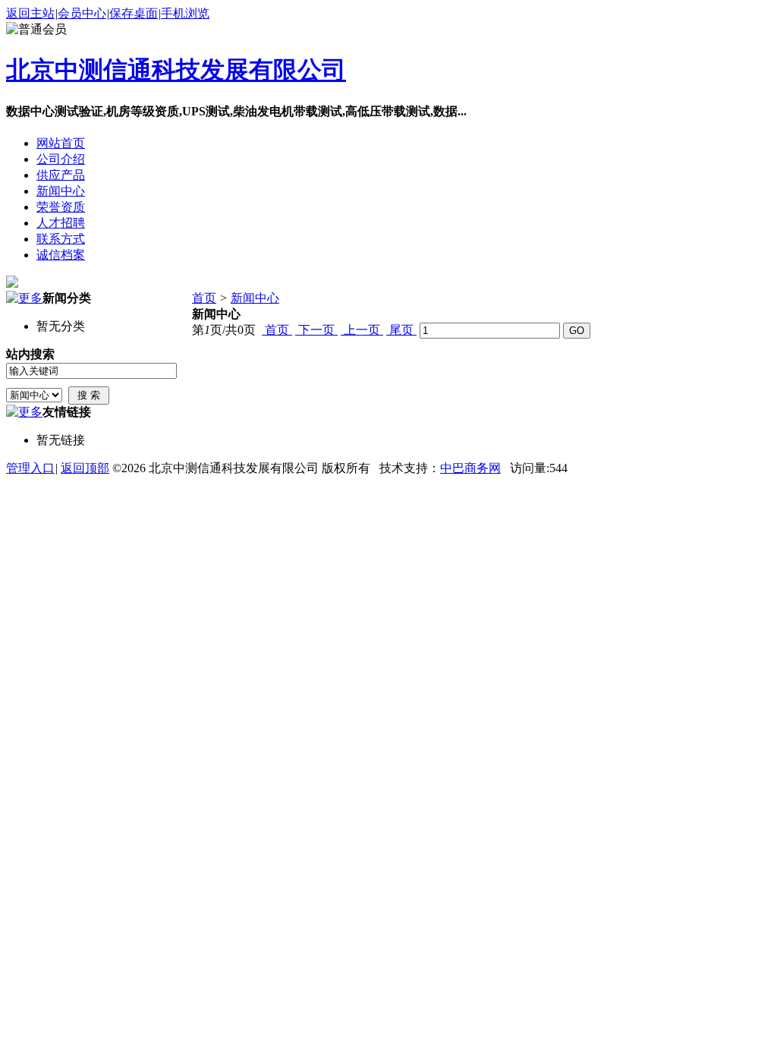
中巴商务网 (470, 468)
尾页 (401, 329)
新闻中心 (255, 298)
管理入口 (30, 468)
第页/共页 (224, 329)
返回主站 (30, 13)
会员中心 (82, 13)
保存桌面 (133, 13)
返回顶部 (85, 468)
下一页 (316, 329)
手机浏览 (185, 13)
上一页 (362, 329)
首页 (204, 298)
